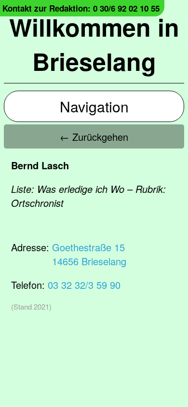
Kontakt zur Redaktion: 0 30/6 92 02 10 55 (81, 8)
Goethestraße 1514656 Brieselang (89, 254)
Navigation (94, 106)
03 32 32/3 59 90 (84, 285)
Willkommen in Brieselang (94, 44)
